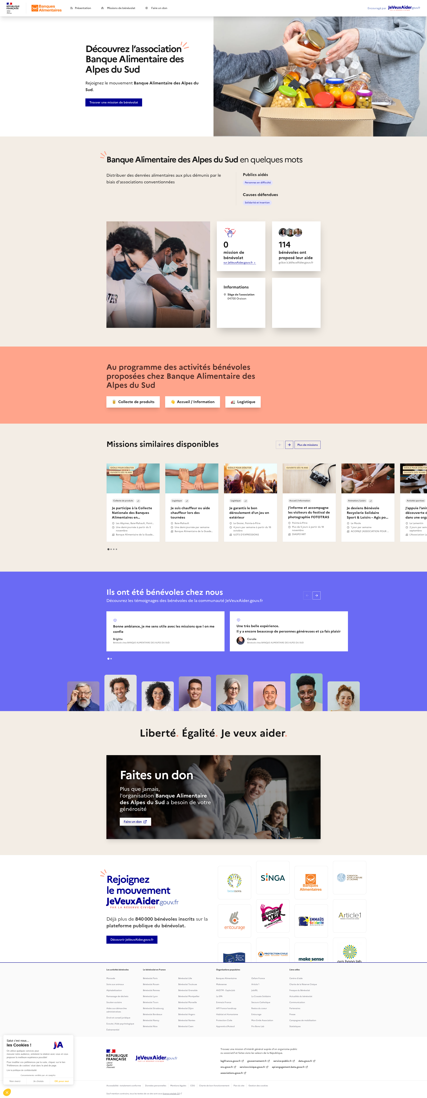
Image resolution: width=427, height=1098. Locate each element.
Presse (292, 1014)
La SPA (219, 996)
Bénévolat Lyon (150, 996)
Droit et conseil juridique (118, 1017)
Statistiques (295, 1026)
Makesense (221, 984)
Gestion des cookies (258, 1085)
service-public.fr (282, 1061)
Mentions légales (178, 1085)
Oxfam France (258, 978)
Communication (297, 1002)
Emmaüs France (223, 1002)
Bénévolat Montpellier (188, 996)
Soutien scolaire (114, 1002)
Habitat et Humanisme (227, 1014)
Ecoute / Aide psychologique (120, 1023)
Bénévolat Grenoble (187, 990)
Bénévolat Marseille (187, 1002)
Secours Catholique (260, 1002)
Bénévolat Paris (150, 978)
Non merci (15, 1081)
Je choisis (38, 1081)
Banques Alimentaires (226, 978)
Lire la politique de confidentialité (22, 1070)
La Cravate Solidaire (261, 996)
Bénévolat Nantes (186, 1020)
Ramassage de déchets (117, 996)
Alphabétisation (114, 990)
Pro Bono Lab (257, 1026)
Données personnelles (155, 1085)
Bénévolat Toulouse (187, 984)
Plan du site (239, 1085)
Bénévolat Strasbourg (153, 1008)
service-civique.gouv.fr (252, 1067)
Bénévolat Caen (185, 1026)
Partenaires (294, 1008)
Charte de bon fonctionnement (214, 1085)
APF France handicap (226, 1008)
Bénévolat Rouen (151, 984)
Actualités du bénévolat (300, 996)
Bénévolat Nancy (151, 1020)
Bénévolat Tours (150, 1002)
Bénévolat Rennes (151, 990)
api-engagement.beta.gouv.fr (288, 1067)
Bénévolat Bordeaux (152, 1014)
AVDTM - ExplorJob (225, 990)
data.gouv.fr (305, 1061)
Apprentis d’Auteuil (225, 1026)
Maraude (110, 978)
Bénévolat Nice (150, 1026)
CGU (192, 1085)
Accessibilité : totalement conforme (123, 1085)
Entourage (256, 1014)
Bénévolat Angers (186, 1014)
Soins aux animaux (115, 984)
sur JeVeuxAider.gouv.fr (238, 262)
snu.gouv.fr (227, 1067)
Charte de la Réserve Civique (303, 984)
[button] (7, 1092)
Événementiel (112, 1029)
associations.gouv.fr (232, 1073)
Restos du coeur (259, 1008)
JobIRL (254, 990)
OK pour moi (62, 1081)
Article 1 (255, 984)
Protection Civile (224, 1020)
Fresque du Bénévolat (299, 990)
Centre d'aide (296, 978)
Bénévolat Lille (185, 978)
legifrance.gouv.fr (231, 1061)
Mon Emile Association (262, 1020)
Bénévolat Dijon (185, 1008)
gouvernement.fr (257, 1061)
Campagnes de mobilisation (302, 1020)
